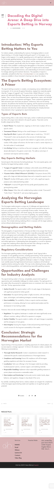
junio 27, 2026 (8, 418)
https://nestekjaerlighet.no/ (28, 74)
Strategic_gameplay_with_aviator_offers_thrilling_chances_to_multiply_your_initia (44, 422)
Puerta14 (36, 465)
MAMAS (17, 445)
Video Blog (18, 458)
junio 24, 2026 (43, 418)
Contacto (17, 455)
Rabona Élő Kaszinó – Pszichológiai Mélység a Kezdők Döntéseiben (9, 422)
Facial (16, 447)
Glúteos (17, 450)
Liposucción (18, 453)
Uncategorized (16, 28)
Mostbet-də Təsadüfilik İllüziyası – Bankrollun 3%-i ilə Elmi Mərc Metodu (27, 422)
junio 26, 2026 (25, 418)
